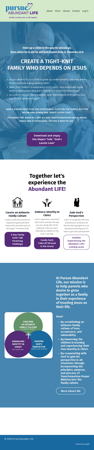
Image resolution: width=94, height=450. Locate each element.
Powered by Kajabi (82, 444)
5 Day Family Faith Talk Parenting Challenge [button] (17, 239)
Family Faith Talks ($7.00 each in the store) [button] (47, 243)
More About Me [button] (70, 391)
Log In (85, 10)
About (50, 10)
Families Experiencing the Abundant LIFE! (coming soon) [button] (76, 242)
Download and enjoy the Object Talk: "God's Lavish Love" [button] (47, 139)
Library (66, 10)
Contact (76, 10)
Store (57, 10)
